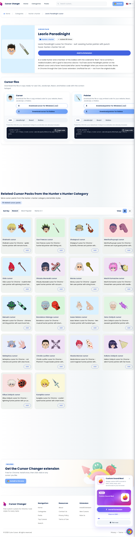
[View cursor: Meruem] (17, 313)
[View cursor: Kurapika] (50, 390)
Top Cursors (42, 519)
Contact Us (63, 511)
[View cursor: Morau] (84, 274)
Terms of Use (64, 519)
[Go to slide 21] (126, 518)
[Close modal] (91, 255)
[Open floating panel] (129, 531)
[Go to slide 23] (129, 518)
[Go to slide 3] (102, 518)
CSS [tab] (10, 120)
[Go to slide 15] (118, 518)
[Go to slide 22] (128, 518)
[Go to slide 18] (122, 518)
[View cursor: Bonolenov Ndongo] (50, 313)
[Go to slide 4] (103, 518)
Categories (36, 4)
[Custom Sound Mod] (114, 497)
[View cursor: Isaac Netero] (84, 313)
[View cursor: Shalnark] (17, 235)
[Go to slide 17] (121, 518)
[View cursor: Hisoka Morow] (84, 352)
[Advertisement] (67, 167)
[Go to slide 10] (111, 518)
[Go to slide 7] (107, 518)
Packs (46, 4)
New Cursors (84, 511)
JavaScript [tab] (20, 120)
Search (40, 523)
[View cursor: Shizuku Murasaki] (50, 274)
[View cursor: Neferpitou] (17, 352)
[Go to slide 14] (117, 518)
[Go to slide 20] (125, 518)
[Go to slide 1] (98, 518)
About (61, 508)
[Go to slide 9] (110, 518)
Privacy (113, 532)
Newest (15, 211)
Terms (120, 532)
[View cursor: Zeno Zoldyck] (118, 313)
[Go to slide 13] (115, 518)
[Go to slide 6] (106, 518)
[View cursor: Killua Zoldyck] (17, 390)
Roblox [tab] (40, 120)
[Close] (129, 478)
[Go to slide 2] (100, 518)
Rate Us (82, 515)
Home (25, 4)
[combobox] (81, 4)
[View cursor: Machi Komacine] (118, 274)
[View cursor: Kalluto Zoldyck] (118, 352)
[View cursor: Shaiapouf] (84, 235)
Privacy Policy (64, 515)
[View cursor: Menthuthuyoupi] (118, 235)
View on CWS (113, 514)
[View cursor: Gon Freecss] (50, 235)
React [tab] (31, 120)
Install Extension (85, 508)
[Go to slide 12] (114, 518)
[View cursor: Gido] (17, 274)
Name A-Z (38, 211)
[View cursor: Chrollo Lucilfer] (50, 352)
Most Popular (26, 211)
